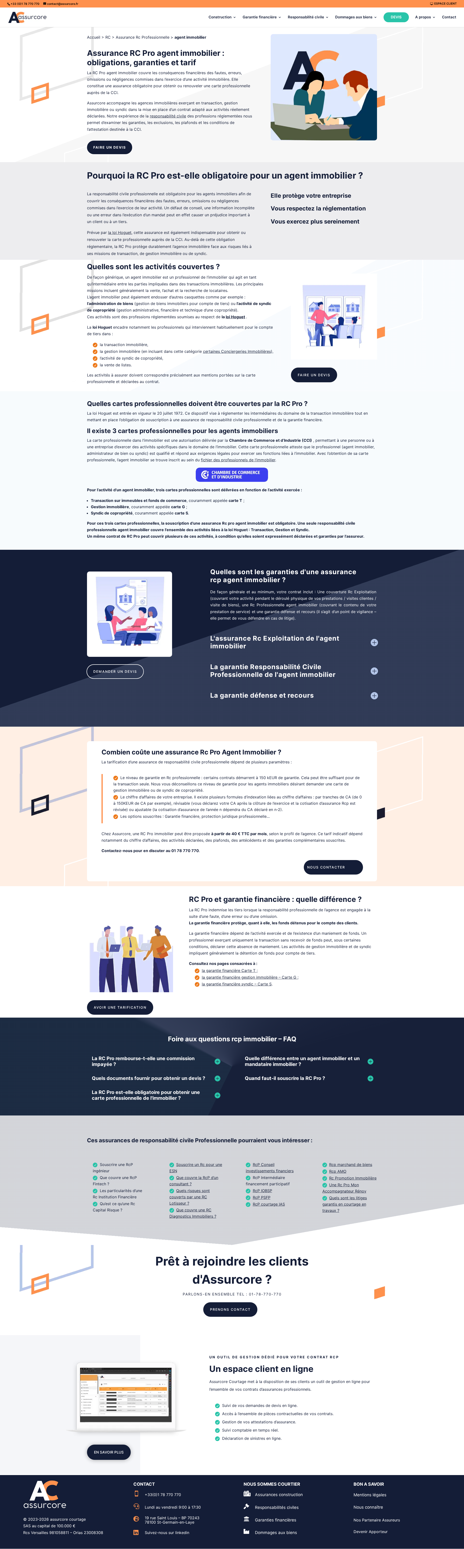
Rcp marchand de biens (350, 1164)
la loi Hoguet (119, 232)
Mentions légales (370, 1494)
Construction (220, 17)
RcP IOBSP (262, 1190)
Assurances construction (279, 1494)
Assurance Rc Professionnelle (142, 37)
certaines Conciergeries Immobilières (237, 351)
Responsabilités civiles (277, 1507)
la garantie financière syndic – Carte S (237, 984)
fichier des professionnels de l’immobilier (238, 459)
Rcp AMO (337, 1171)
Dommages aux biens (353, 17)
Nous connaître (368, 1507)
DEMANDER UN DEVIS (115, 671)
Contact (449, 17)
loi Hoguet (235, 316)
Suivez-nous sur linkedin (167, 1532)
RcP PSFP (261, 1197)
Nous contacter (326, 867)
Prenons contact (230, 1309)
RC (108, 37)
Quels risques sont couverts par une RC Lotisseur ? (189, 1197)
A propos (423, 17)
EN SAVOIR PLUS (109, 1452)
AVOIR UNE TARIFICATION (120, 1007)
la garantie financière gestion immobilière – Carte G (249, 977)
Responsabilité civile (306, 17)
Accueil (93, 37)
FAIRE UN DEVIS (109, 147)
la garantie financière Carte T (228, 970)
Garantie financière (260, 17)
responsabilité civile (168, 116)
